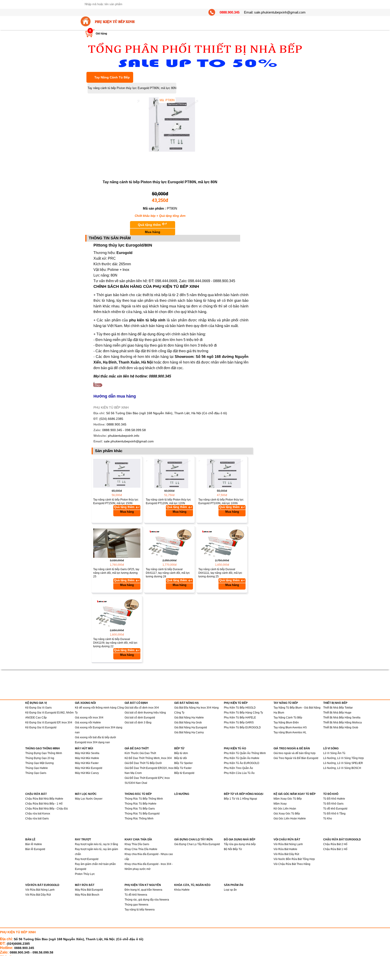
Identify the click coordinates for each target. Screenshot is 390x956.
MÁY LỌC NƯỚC (86, 794)
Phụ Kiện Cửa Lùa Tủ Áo (239, 773)
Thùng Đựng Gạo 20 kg (39, 758)
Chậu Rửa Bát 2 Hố (335, 844)
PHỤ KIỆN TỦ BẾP (236, 702)
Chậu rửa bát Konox (37, 813)
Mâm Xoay (280, 803)
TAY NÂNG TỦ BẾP (286, 702)
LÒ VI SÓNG (331, 748)
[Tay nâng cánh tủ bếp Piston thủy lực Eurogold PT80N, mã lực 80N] (180, 150)
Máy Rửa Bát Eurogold (89, 889)
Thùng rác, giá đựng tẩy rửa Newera (147, 899)
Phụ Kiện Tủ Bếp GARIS (239, 722)
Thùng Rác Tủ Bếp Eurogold (142, 813)
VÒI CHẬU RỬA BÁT (287, 839)
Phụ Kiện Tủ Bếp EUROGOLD (242, 727)
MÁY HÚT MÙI (84, 748)
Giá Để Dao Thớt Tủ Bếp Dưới (143, 763)
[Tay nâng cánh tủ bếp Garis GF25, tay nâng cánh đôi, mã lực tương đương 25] (116, 543)
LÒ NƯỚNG (181, 794)
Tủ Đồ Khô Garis (333, 803)
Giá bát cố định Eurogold (140, 717)
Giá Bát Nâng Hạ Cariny (189, 732)
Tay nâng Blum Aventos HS (290, 727)
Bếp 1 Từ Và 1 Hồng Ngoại (240, 798)
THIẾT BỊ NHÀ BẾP (335, 702)
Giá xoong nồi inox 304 (89, 717)
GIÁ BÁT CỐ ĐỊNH (136, 702)
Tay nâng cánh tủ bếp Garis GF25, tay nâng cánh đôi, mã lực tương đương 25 (116, 573)
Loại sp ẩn (230, 889)
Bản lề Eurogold (35, 849)
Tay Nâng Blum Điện (286, 722)
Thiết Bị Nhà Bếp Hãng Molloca (342, 722)
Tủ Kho (327, 818)
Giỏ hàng (101, 33)
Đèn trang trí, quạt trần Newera (143, 889)
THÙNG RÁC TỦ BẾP (138, 794)
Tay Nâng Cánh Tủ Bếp (112, 77)
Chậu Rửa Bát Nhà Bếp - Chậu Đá (46, 808)
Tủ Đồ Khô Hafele (334, 798)
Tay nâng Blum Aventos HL (290, 732)
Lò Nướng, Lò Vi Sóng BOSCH (342, 768)
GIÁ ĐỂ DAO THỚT (137, 748)
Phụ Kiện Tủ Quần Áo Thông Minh (245, 753)
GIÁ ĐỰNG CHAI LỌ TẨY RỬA (193, 839)
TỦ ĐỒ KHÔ (330, 794)
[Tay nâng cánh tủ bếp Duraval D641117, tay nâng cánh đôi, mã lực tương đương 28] (169, 543)
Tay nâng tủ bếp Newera (140, 909)
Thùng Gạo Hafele (36, 768)
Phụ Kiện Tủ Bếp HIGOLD (240, 707)
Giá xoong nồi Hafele (88, 722)
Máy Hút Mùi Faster (87, 763)
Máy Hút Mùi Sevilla (87, 753)
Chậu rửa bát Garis (37, 818)
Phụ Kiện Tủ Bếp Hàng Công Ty (243, 712)
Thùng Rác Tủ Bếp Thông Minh (144, 798)
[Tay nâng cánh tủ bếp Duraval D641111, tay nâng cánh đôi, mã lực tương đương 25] (222, 543)
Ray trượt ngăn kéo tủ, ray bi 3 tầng (96, 844)
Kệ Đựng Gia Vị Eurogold (40, 727)
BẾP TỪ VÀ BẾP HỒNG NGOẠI (243, 794)
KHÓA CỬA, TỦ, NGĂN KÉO (192, 885)
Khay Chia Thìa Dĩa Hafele (141, 849)
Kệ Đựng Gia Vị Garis (38, 707)
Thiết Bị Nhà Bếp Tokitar (338, 707)
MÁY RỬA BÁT (84, 885)
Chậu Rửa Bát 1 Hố (335, 849)
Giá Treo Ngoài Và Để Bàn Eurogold (296, 758)
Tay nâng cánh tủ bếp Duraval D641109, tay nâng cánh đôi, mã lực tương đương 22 (115, 643)
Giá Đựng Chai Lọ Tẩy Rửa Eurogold (197, 844)
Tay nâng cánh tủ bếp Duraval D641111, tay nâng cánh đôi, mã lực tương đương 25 (220, 573)
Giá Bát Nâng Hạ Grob (188, 722)
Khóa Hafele (182, 889)
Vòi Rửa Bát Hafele (285, 849)
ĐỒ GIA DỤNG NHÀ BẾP (239, 839)
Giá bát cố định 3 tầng (138, 722)
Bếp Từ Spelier (183, 763)
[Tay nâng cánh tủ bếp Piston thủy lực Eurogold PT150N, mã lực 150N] (116, 473)
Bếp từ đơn (181, 753)
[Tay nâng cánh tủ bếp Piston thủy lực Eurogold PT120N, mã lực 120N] (169, 473)
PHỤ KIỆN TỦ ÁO (235, 748)
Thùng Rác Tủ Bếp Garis (140, 808)
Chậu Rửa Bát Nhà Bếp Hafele (44, 798)
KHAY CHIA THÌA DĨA (138, 839)
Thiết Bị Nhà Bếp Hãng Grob (340, 727)
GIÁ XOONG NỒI (85, 702)
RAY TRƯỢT (83, 839)
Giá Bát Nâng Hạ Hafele (189, 717)
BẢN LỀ (30, 839)
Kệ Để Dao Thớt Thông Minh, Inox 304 (148, 758)
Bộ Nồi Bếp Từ (233, 849)
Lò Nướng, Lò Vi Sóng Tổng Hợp (343, 758)
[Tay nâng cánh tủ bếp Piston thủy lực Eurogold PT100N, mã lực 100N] (222, 473)
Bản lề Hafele (33, 844)
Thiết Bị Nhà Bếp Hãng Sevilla (341, 717)
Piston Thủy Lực (85, 874)
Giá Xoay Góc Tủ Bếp (287, 813)
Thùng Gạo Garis (35, 773)
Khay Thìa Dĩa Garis (137, 844)
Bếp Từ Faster (183, 768)
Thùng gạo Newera (136, 904)
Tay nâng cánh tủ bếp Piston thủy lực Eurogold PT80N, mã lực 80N (132, 88)
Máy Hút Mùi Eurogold (88, 768)
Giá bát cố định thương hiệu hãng (145, 712)
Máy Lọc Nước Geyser (88, 798)
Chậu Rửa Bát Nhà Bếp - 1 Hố (44, 803)
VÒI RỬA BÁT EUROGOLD (42, 885)
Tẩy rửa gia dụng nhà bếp (240, 844)
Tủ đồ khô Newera (136, 894)
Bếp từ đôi (180, 758)
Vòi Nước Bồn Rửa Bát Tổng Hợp (294, 859)
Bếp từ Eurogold (184, 773)
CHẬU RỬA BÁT (36, 794)
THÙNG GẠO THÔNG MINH (42, 748)
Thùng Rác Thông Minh (139, 818)
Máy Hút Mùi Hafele (87, 758)
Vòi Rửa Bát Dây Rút (286, 854)
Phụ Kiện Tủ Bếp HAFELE (240, 717)
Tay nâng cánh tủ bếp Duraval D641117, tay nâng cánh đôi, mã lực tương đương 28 (168, 573)
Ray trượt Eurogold (86, 859)
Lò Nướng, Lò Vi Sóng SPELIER (343, 763)
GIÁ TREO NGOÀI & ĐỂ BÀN (292, 748)
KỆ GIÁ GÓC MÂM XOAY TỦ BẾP (295, 794)
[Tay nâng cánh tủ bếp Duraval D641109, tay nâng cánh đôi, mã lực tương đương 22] (116, 613)
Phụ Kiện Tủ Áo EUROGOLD (241, 763)
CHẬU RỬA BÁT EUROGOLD (342, 839)
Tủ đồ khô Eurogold (335, 808)
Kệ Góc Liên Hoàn (285, 808)
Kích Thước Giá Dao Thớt (140, 753)
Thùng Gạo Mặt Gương (39, 763)
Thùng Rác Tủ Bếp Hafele (140, 803)
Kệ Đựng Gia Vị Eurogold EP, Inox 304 (48, 722)
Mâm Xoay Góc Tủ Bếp (288, 798)
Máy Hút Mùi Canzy (87, 773)
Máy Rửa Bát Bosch (87, 894)
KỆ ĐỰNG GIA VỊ (36, 702)
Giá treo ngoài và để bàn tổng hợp (295, 753)
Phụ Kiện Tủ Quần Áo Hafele (241, 758)
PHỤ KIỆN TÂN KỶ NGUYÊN (143, 885)
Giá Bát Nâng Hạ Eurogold (190, 727)
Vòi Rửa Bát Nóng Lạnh (288, 844)
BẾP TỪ (179, 748)
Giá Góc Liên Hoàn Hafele (290, 818)
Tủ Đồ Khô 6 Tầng (334, 813)
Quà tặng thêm (152, 227)
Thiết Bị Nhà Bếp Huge (337, 712)
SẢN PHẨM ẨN (233, 885)
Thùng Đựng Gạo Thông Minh (43, 753)
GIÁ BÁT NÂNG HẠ (186, 702)
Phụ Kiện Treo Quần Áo (238, 768)
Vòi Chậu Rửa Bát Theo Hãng (292, 864)
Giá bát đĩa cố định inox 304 (142, 707)
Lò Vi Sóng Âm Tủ (334, 753)
